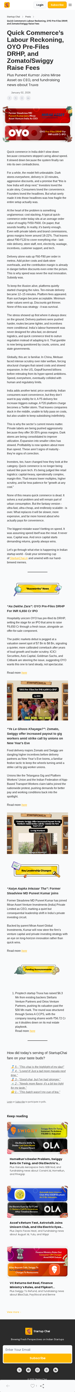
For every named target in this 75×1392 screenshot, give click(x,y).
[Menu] (70, 4)
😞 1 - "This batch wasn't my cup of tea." (35, 1092)
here (24, 672)
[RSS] (55, 1370)
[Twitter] (19, 1370)
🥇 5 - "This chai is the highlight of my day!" (37, 1066)
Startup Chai (13, 16)
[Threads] (46, 1370)
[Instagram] (37, 1370)
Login (39, 5)
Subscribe (57, 5)
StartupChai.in (19, 558)
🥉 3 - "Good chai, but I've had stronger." (36, 1079)
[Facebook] (28, 1370)
